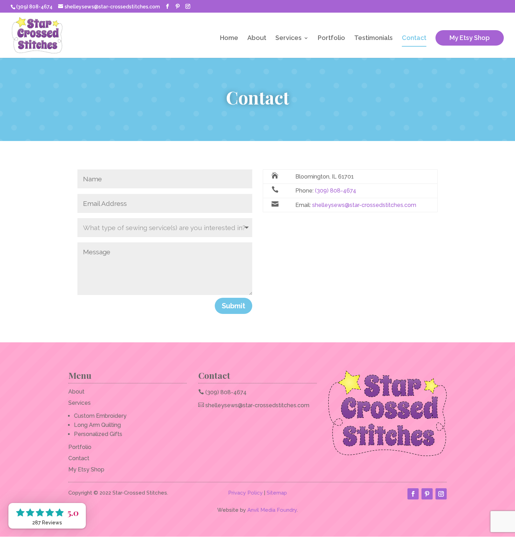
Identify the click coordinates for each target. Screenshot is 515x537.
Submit (233, 306)
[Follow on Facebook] (413, 493)
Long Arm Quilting (97, 425)
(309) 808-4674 (335, 190)
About (256, 38)
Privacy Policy (245, 493)
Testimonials (373, 38)
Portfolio (331, 38)
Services (288, 38)
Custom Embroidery (100, 415)
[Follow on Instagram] (441, 493)
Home (229, 38)
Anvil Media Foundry (272, 510)
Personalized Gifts (98, 434)
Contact (414, 38)
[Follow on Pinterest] (427, 493)
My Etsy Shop (469, 37)
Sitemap (277, 493)
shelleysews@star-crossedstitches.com (364, 205)
